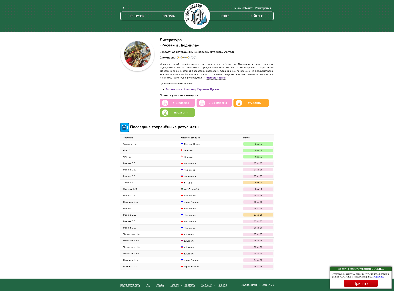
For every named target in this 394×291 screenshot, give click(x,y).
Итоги (225, 16)
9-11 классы (218, 103)
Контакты (190, 284)
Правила (169, 16)
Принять (361, 283)
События (222, 284)
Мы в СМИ (206, 284)
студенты (254, 103)
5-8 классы (181, 103)
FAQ (148, 284)
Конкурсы (137, 16)
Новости (174, 284)
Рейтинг (257, 16)
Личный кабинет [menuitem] (242, 8)
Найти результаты (130, 284)
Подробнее (378, 276)
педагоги (181, 112)
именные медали (215, 77)
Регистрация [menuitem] (263, 8)
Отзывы (160, 284)
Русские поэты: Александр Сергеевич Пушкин (192, 89)
